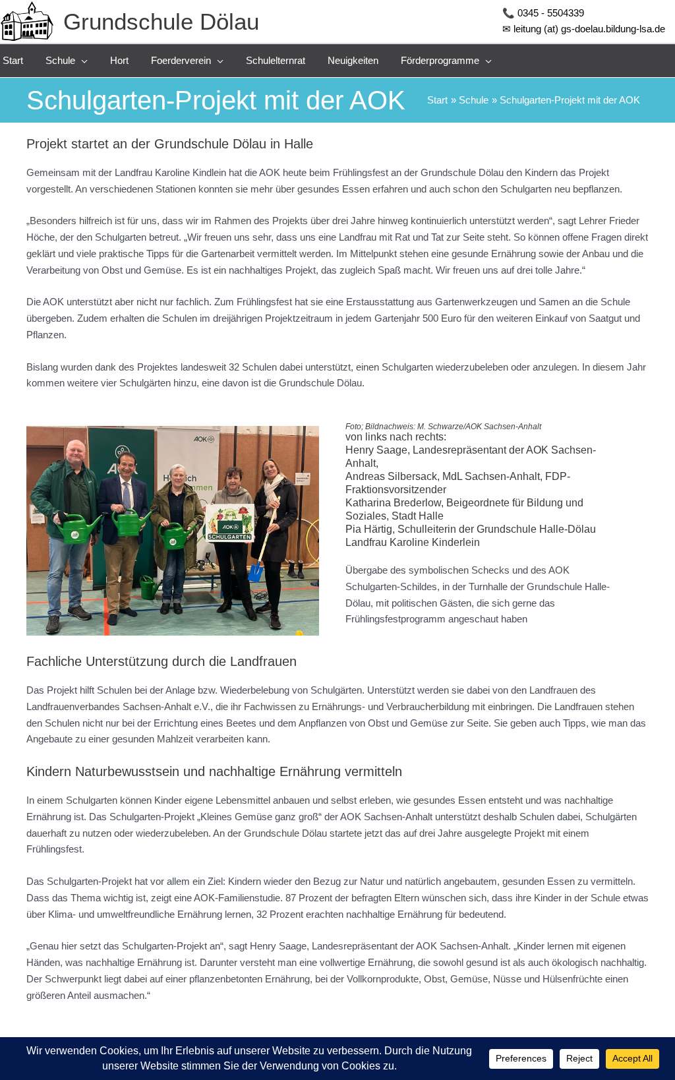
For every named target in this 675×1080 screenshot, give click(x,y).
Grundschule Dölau (161, 21)
